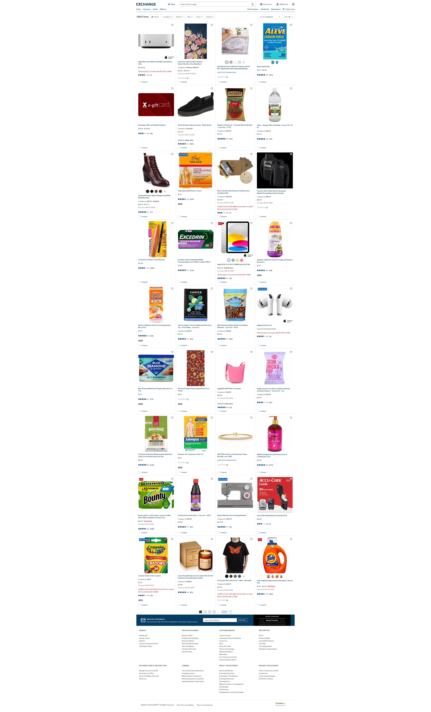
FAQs (221, 643)
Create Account (225, 635)
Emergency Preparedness (268, 649)
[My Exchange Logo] (150, 4)
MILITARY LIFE (264, 630)
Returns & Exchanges (226, 649)
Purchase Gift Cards (189, 649)
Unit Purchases (252, 9)
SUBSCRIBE (242, 620)
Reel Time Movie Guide (190, 643)
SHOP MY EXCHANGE (190, 630)
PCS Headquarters (265, 646)
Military (163, 9)
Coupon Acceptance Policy (148, 643)
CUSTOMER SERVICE (227, 630)
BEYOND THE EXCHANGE (268, 665)
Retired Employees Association (193, 679)
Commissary (263, 673)
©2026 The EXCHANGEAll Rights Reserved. (157, 705)
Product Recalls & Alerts (227, 660)
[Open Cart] (293, 4)
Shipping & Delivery (226, 652)
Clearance (146, 9)
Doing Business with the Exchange (231, 692)
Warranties (223, 654)
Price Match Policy (145, 646)
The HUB (262, 643)
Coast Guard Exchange (267, 676)
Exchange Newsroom (226, 679)
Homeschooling (264, 638)
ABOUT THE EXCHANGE (228, 665)
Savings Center (144, 638)
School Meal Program (266, 641)
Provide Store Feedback (190, 638)
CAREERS (185, 665)
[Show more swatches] (243, 62)
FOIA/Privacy (224, 689)
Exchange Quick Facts (227, 673)
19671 (224, 612)
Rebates (142, 641)
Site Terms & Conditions (185, 705)
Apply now (142, 679)
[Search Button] (253, 4)
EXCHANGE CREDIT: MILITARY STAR (152, 665)
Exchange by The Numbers (228, 676)
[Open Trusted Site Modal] (280, 704)
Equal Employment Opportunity (193, 681)
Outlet (155, 9)
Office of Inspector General (268, 671)
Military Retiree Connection (191, 676)
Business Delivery (188, 641)
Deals (138, 9)
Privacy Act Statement (205, 705)
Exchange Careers (188, 673)
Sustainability (224, 687)
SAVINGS (142, 630)
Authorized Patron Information (230, 638)
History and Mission (226, 671)
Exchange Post (224, 681)
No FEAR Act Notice (266, 679)
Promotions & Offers (146, 673)
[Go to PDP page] (156, 41)
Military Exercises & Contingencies (231, 684)
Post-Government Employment (193, 671)
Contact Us (223, 641)
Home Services (187, 652)
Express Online (187, 635)
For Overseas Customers (228, 657)
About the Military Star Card (149, 676)
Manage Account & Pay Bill (148, 671)
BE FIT (261, 635)
